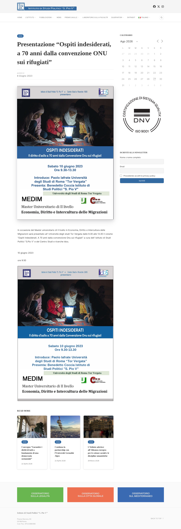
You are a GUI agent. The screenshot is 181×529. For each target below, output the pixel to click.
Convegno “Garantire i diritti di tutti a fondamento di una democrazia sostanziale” (31, 453)
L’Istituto (29, 17)
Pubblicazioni (45, 17)
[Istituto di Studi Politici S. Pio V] (47, 6)
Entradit (131, 17)
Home (19, 17)
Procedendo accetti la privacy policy (139, 176)
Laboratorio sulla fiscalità (95, 17)
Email (122, 166)
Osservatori (116, 17)
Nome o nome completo (130, 157)
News (59, 17)
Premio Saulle (71, 17)
